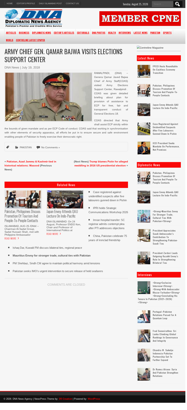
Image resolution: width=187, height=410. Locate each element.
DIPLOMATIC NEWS (41, 32)
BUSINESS (24, 32)
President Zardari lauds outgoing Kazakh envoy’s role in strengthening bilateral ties (165, 257)
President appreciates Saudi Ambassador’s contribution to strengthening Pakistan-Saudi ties (165, 237)
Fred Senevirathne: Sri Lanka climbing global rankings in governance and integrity (165, 335)
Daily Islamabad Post (50, 3)
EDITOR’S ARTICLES (64, 32)
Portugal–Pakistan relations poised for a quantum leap (164, 315)
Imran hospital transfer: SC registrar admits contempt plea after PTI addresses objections (107, 224)
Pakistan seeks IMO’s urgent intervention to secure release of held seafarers (58, 271)
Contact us (72, 3)
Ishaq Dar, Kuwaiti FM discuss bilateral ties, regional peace (47, 247)
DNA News (12, 67)
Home (10, 3)
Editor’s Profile (26, 3)
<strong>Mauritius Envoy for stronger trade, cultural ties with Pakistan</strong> (165, 216)
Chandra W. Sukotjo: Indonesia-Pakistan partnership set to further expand (163, 355)
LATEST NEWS (141, 32)
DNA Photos (98, 32)
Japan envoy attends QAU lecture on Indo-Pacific (165, 106)
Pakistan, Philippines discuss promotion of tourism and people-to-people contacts (165, 90)
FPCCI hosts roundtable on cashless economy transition (165, 69)
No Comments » (50, 147)
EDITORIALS (83, 32)
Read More (10, 238)
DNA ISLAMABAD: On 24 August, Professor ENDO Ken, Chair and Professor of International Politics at (64, 226)
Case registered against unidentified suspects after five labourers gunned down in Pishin (108, 196)
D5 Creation (65, 398)
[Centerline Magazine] (150, 47)
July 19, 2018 (31, 67)
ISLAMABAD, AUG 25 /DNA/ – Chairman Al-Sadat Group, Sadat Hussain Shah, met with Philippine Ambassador (22, 230)
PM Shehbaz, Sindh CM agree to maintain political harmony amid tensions (56, 263)
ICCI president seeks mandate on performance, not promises (166, 146)
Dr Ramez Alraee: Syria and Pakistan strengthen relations (165, 372)
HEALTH (112, 32)
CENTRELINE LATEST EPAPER (30, 40)
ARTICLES (11, 32)
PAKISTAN (155, 32)
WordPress (94, 398)
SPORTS (167, 32)
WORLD (9, 40)
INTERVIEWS (125, 32)
